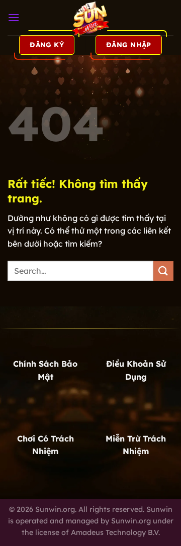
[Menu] (14, 17)
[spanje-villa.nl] (90, 17)
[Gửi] (163, 271)
